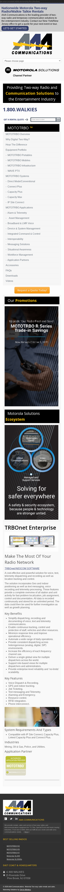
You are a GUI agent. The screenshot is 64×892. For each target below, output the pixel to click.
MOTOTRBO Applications (19, 207)
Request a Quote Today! (32, 290)
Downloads (12, 275)
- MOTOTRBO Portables (19, 155)
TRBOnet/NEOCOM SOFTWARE (22, 568)
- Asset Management (17, 218)
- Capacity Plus (14, 192)
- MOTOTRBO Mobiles (18, 160)
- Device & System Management (23, 228)
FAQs (9, 270)
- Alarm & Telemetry (16, 213)
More (26, 832)
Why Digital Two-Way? (18, 139)
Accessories (12, 265)
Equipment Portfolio (16, 150)
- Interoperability (14, 239)
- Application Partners (17, 260)
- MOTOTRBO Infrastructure (21, 165)
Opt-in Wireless (25, 890)
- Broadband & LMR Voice (20, 223)
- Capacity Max (14, 197)
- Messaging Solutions (18, 244)
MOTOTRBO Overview (18, 134)
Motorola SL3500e (14, 859)
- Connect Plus (14, 186)
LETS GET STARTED (15, 28)
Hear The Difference (16, 144)
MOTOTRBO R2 (13, 846)
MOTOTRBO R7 (13, 853)
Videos (9, 281)
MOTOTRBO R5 (13, 849)
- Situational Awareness (18, 249)
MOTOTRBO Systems (17, 176)
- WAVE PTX (13, 171)
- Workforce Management (19, 254)
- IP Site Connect (15, 202)
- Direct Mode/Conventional (20, 181)
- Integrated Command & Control (23, 234)
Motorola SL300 (13, 856)
